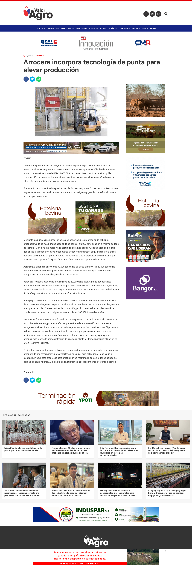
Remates (93, 28)
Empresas (125, 28)
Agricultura (67, 28)
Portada (40, 28)
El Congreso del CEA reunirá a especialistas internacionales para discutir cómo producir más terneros (118, 493)
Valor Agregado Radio (144, 28)
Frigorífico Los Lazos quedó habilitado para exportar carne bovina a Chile (23, 449)
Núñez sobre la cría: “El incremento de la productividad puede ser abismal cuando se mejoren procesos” (71, 493)
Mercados (81, 28)
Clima (103, 28)
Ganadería (53, 28)
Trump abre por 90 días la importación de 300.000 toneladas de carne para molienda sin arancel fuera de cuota (71, 450)
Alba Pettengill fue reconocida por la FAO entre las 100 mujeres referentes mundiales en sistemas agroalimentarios (119, 451)
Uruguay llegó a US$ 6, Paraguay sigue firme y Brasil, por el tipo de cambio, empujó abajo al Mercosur (167, 493)
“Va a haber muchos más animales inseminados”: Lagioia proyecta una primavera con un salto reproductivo (22, 493)
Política (113, 28)
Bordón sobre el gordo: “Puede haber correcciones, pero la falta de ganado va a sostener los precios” (166, 450)
